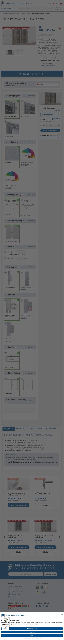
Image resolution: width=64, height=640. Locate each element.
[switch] (5, 628)
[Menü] (8, 618)
